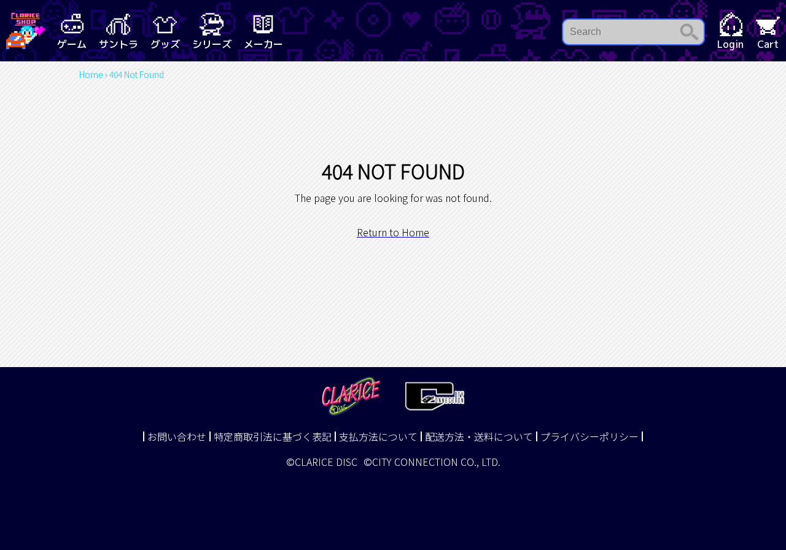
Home (91, 74)
